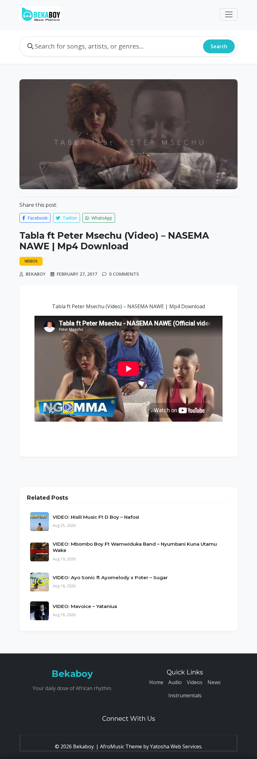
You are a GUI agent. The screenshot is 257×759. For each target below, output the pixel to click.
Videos (194, 682)
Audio (175, 682)
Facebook (37, 218)
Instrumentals (185, 695)
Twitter (69, 218)
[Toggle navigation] (229, 14)
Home (156, 682)
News (214, 682)
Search (219, 46)
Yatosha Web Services (176, 746)
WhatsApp (101, 218)
